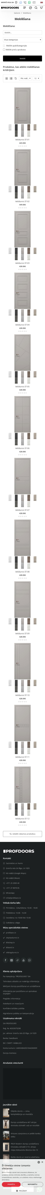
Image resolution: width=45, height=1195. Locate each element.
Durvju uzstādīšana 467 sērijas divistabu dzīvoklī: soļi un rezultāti (25, 1124)
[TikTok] (17, 960)
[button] (22, 1191)
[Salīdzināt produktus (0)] (15, 78)
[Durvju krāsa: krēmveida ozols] (35, 127)
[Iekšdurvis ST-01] (22, 105)
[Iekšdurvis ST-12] (22, 785)
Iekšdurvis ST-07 (22, 510)
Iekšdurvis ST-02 (22, 201)
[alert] (22, 1177)
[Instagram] (11, 960)
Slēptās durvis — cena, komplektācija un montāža (22, 1112)
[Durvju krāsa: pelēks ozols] (29, 127)
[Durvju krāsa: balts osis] (29, 133)
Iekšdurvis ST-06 (22, 448)
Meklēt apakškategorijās (16, 45)
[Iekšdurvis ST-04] (22, 291)
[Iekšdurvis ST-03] (22, 229)
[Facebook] (5, 960)
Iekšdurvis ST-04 (22, 325)
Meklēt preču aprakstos (16, 49)
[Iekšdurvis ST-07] (22, 476)
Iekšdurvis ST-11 (22, 757)
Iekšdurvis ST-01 (22, 139)
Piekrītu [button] (11, 1184)
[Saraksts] (11, 78)
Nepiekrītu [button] (32, 1184)
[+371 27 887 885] (25, 2)
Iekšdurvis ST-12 (22, 818)
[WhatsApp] (30, 2)
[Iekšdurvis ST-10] (22, 661)
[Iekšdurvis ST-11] (22, 723)
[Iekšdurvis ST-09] (22, 599)
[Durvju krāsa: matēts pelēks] (22, 133)
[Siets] (7, 78)
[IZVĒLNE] (24, 7)
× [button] (42, 1162)
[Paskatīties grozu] (41, 7)
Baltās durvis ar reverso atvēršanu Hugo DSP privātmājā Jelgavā (25, 1158)
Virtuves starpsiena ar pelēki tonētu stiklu (26, 1135)
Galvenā (17, 13)
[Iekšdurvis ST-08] (22, 538)
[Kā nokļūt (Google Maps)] (16, 2)
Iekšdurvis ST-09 (22, 633)
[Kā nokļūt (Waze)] (21, 2)
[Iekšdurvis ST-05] (22, 352)
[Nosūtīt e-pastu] (34, 2)
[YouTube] (23, 960)
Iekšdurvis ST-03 (22, 263)
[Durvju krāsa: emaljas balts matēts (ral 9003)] (10, 127)
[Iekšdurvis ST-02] (22, 167)
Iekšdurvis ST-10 (22, 695)
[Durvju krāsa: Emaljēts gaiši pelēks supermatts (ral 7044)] (22, 127)
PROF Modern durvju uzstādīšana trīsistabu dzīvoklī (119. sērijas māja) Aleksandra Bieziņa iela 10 (25, 1147)
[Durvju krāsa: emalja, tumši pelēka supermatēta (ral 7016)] (16, 127)
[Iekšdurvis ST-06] (22, 414)
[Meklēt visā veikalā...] (36, 7)
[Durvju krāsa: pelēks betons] (16, 133)
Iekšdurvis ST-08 (22, 572)
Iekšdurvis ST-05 (22, 386)
